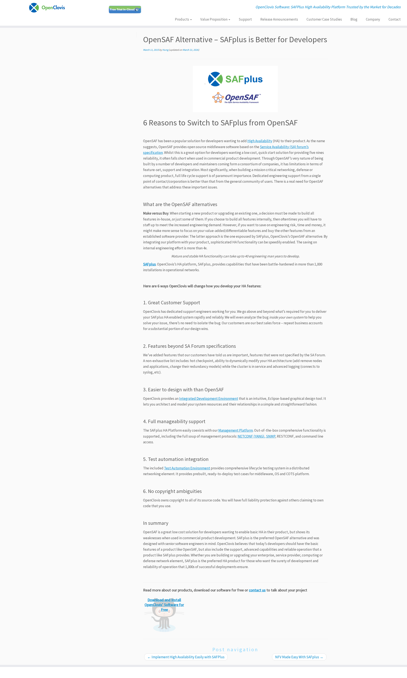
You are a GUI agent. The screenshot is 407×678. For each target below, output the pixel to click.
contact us (257, 590)
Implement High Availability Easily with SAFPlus (185, 657)
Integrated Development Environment (208, 398)
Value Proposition (214, 19)
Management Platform (235, 430)
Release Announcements (279, 19)
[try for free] (235, 89)
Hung (165, 49)
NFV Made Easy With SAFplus (299, 657)
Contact (395, 19)
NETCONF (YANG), (251, 436)
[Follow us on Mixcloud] (126, 9)
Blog (353, 19)
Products (182, 19)
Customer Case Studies (324, 19)
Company (373, 19)
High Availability (259, 141)
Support (245, 19)
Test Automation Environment (187, 468)
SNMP (270, 436)
